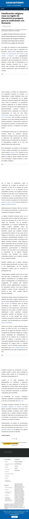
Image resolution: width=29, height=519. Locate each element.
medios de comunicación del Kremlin (12, 53)
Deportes (7, 475)
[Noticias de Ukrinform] (14, 2)
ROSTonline (4, 115)
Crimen (6, 478)
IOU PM (21, 400)
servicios (7, 495)
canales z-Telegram (7, 56)
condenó (7, 303)
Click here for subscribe (11, 443)
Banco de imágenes (17, 5)
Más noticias (14, 445)
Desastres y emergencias (8, 481)
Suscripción (9, 5)
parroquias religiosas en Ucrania (11, 406)
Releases (17, 470)
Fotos (16, 466)
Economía (7, 469)
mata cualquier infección (18, 347)
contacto (7, 489)
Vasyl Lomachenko (6, 322)
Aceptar (14, 516)
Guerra (6, 461)
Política (6, 467)
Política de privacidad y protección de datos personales (9, 499)
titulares (14, 51)
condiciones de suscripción (8, 492)
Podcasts (17, 459)
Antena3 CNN (14, 152)
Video (16, 468)
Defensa (7, 471)
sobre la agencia (8, 487)
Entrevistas (17, 464)
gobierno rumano (6, 202)
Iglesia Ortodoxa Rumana (8, 204)
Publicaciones (18, 461)
